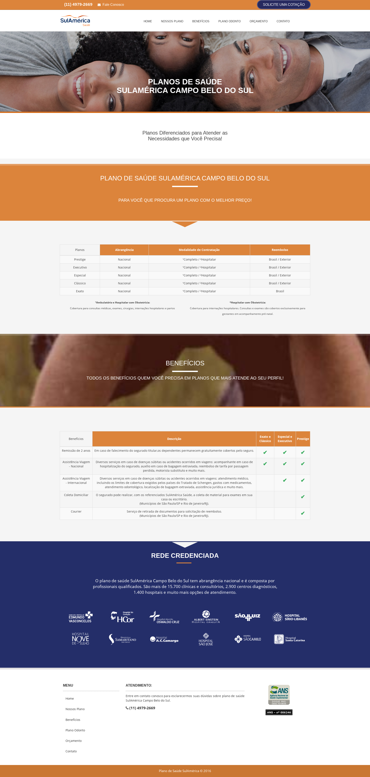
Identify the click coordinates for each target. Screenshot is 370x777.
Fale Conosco (113, 4)
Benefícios (200, 21)
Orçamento (259, 21)
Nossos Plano (172, 21)
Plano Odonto (229, 21)
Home (148, 21)
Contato (283, 21)
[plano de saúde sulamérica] (88, 20)
